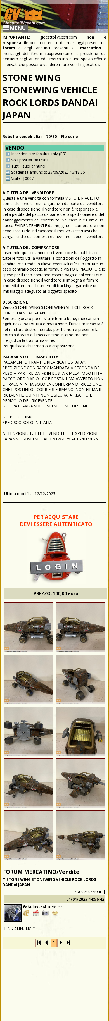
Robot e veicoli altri (22, 136)
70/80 (51, 136)
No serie (69, 136)
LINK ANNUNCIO (19, 928)
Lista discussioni (86, 891)
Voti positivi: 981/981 (30, 160)
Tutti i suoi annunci (28, 166)
